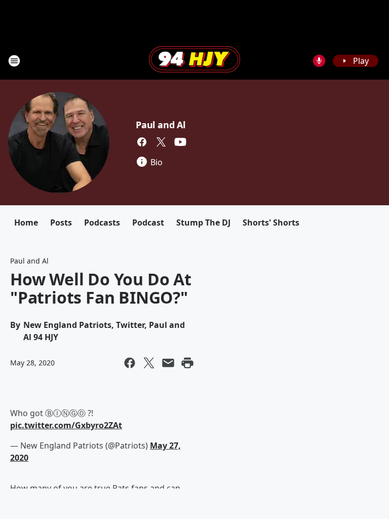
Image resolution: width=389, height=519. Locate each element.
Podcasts (102, 222)
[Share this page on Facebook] (130, 363)
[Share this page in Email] (168, 363)
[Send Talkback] (319, 61)
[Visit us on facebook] (142, 142)
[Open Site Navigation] (14, 61)
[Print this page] (187, 363)
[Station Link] (194, 60)
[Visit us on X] (161, 142)
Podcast (148, 222)
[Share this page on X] (149, 363)
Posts (61, 222)
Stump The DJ (203, 222)
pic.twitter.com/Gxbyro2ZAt (66, 425)
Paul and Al (160, 125)
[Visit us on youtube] (180, 142)
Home (26, 222)
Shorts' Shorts (271, 222)
